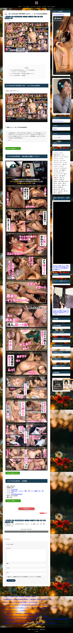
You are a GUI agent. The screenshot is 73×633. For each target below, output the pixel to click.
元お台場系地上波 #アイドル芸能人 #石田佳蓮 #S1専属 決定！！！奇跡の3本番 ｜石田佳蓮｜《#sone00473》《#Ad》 (27, 599)
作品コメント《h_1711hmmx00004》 (19, 71)
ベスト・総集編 (31, 16)
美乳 (55, 190)
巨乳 (38, 16)
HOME (29, 629)
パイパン (56, 168)
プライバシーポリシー (35, 629)
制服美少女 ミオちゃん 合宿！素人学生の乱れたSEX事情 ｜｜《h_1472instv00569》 (20, 602)
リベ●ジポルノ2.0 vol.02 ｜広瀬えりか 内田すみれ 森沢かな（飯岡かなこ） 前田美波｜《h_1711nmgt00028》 (26, 616)
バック (55, 166)
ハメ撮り (64, 164)
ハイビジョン (25, 16)
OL (63, 154)
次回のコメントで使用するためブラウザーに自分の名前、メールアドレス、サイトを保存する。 (25, 576)
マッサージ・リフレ (58, 173)
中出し (35, 16)
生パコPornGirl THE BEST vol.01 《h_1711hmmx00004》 (23, 70)
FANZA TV (55, 129)
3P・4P (56, 153)
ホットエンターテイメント (59, 172)
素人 (11, 18)
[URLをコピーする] (26, 532)
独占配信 (60, 187)
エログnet (37, 592)
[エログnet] (36, 2)
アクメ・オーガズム (63, 156)
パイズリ (61, 166)
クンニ (61, 158)
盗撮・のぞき (57, 189)
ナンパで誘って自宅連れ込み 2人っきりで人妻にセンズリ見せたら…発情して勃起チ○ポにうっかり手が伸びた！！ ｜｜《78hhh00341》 (31, 607)
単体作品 (56, 177)
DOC (12, 16)
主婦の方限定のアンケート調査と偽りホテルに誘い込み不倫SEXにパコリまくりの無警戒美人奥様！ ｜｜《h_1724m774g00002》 (30, 623)
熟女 (55, 187)
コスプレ (56, 160)
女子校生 (61, 179)
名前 (7, 563)
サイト (7, 572)
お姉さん (56, 156)
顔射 (55, 192)
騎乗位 (60, 192)
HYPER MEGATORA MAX (18, 16)
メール (7, 567)
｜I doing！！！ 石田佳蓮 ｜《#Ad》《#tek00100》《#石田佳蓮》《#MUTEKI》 (19, 596)
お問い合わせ (42, 629)
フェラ (56, 170)
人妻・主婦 (62, 175)
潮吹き (41, 16)
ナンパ (65, 162)
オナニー (56, 158)
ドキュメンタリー (57, 162)
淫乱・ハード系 (57, 185)
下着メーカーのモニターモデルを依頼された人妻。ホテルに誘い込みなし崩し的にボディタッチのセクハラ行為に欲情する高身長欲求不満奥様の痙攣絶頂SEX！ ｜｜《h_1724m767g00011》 (36, 619)
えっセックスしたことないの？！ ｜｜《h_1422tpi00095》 (15, 610)
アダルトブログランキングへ (58, 121)
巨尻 (59, 183)
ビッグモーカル (63, 168)
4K (60, 153)
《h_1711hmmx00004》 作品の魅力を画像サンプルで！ (22, 73)
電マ (65, 190)
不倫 (65, 173)
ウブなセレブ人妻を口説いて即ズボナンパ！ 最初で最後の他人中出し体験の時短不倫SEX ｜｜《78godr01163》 (26, 605)
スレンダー (62, 160)
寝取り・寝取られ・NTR (63, 181)
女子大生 (56, 179)
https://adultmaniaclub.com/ (58, 14)
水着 (64, 183)
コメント (8, 548)
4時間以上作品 (8, 16)
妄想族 (55, 181)
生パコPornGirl (7, 18)
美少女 (60, 190)
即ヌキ (62, 177)
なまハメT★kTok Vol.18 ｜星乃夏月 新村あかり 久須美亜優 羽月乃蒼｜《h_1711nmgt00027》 (22, 613)
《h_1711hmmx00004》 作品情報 (18, 75)
